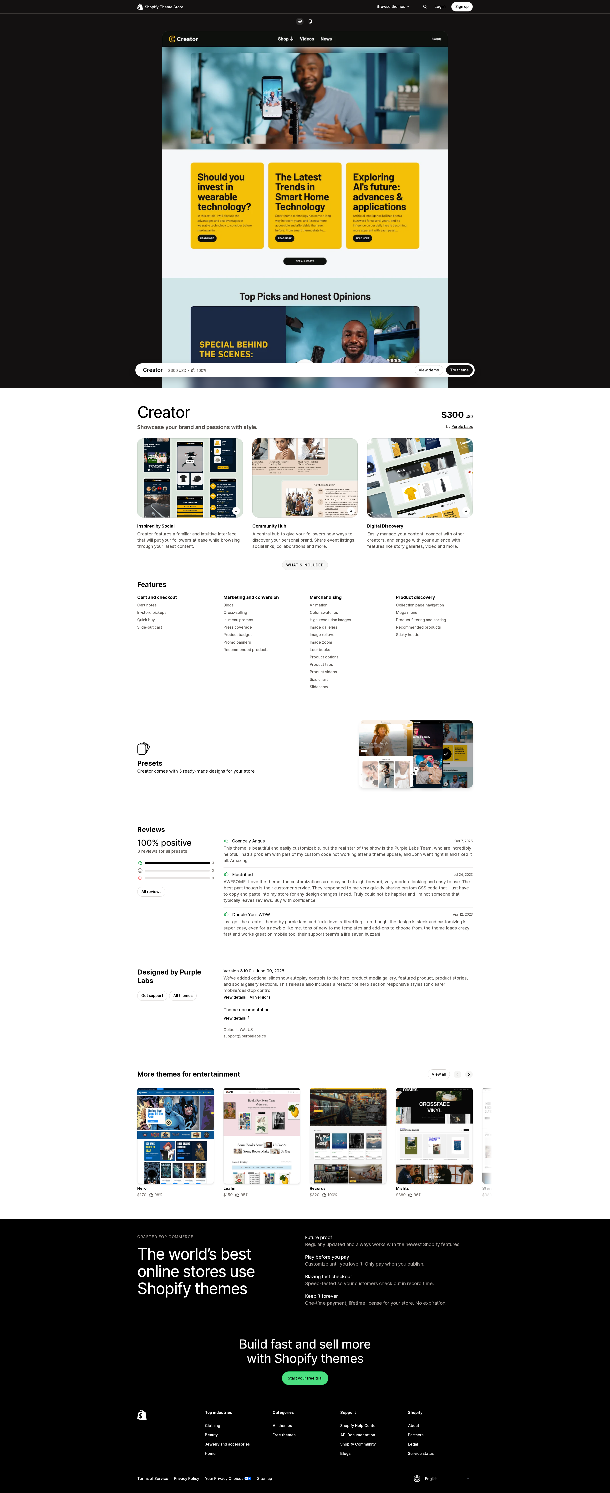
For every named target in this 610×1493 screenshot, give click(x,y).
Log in (440, 6)
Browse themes (391, 6)
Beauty (211, 1434)
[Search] (425, 6)
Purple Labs (462, 426)
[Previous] (457, 1074)
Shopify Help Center (358, 1425)
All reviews (151, 891)
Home (210, 1453)
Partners (415, 1434)
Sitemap (264, 1478)
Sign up (462, 6)
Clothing (212, 1425)
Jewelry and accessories (227, 1444)
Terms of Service (152, 1478)
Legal (413, 1444)
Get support (152, 995)
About (413, 1425)
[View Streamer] (416, 754)
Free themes (284, 1434)
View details (235, 997)
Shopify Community (358, 1444)
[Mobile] (310, 21)
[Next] (469, 1074)
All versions (259, 997)
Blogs (345, 1453)
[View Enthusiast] (386, 754)
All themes (183, 995)
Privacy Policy (186, 1478)
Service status (421, 1453)
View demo (429, 370)
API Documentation (357, 1434)
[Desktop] (300, 21)
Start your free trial (305, 1378)
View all (439, 1074)
